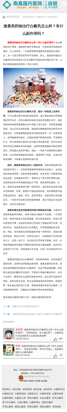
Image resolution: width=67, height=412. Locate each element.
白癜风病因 (20, 393)
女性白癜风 (45, 398)
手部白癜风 (7, 406)
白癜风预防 (7, 398)
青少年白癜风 (8, 402)
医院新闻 (27, 389)
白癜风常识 (40, 17)
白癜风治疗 (32, 393)
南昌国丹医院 (28, 17)
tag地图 (44, 381)
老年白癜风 (57, 398)
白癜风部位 (34, 402)
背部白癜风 (32, 406)
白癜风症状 (7, 393)
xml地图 (37, 381)
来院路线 (56, 406)
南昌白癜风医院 (39, 297)
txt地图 (30, 381)
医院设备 (37, 389)
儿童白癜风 (22, 402)
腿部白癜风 (20, 406)
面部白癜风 (47, 402)
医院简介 (6, 389)
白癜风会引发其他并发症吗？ (26, 306)
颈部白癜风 (45, 406)
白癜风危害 (52, 17)
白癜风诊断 (57, 393)
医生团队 (17, 389)
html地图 (23, 381)
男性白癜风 (32, 398)
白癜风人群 (20, 398)
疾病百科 (47, 389)
